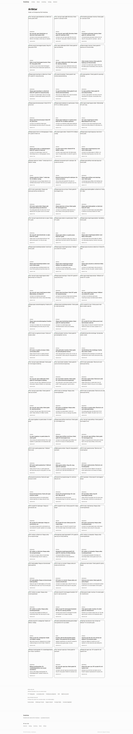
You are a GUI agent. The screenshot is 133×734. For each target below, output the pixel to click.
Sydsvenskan (31, 702)
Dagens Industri (49, 702)
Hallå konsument (65, 694)
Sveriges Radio (57, 702)
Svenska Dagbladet (67, 702)
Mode (38, 2)
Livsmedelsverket (40, 694)
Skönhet (55, 2)
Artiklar (33, 2)
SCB (59, 694)
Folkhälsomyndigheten (51, 694)
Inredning (44, 2)
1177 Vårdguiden (31, 694)
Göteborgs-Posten (39, 702)
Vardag (49, 2)
